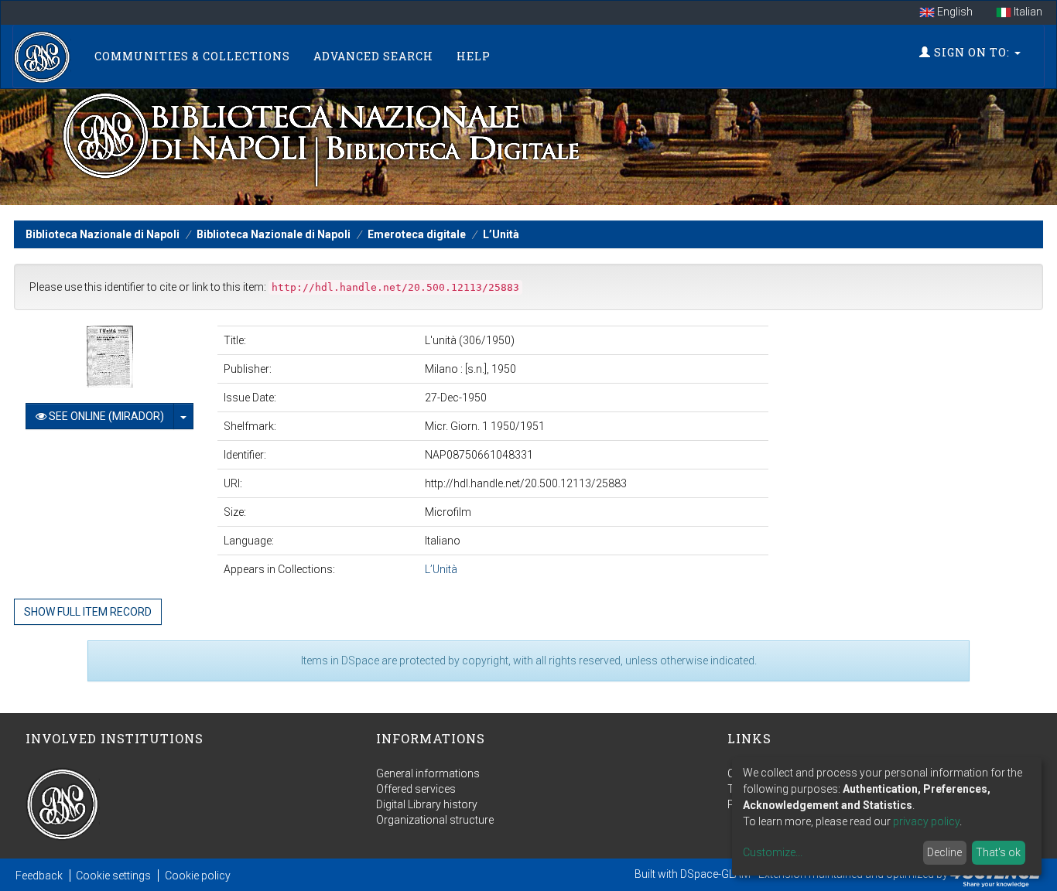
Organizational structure (435, 820)
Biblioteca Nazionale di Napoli (103, 234)
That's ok (998, 852)
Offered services (416, 789)
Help (474, 56)
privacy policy (926, 821)
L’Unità (501, 234)
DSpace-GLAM (715, 874)
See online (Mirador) (105, 416)
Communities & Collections (192, 56)
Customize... (772, 852)
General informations (428, 773)
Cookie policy (198, 875)
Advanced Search (373, 56)
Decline (944, 852)
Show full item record (88, 612)
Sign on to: (972, 52)
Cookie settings (113, 875)
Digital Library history (426, 804)
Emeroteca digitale (417, 234)
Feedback (39, 875)
